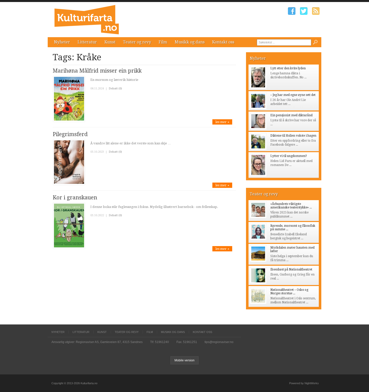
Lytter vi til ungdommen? (288, 156)
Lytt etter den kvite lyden (288, 68)
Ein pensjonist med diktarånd (291, 115)
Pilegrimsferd (70, 134)
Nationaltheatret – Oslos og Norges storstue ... (289, 291)
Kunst (109, 42)
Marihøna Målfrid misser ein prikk (97, 71)
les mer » (222, 122)
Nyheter (62, 42)
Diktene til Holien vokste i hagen (293, 135)
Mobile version (184, 360)
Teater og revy (137, 42)
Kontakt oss (223, 42)
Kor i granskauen (75, 197)
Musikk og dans (190, 42)
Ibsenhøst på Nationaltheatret (291, 269)
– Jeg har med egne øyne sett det (293, 95)
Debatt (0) (115, 88)
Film (163, 42)
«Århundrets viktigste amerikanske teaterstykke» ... (291, 205)
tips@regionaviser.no (219, 342)
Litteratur (87, 42)
